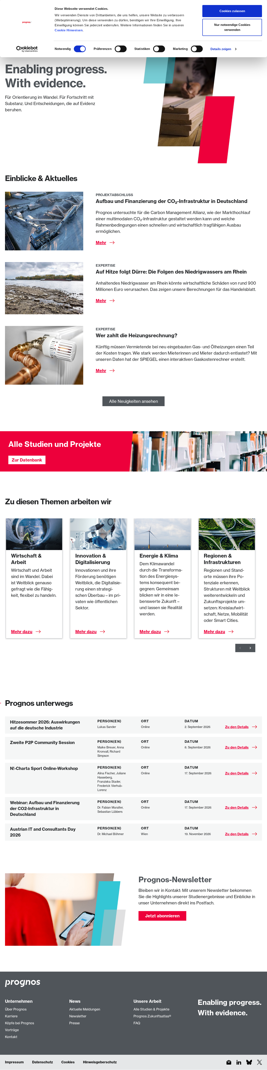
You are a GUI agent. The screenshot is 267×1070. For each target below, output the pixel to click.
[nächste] (250, 648)
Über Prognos (15, 1009)
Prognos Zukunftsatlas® (152, 1016)
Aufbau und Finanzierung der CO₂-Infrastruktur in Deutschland (171, 201)
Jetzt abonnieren (162, 915)
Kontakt (11, 1037)
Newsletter (77, 1016)
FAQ (137, 1023)
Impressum (14, 1062)
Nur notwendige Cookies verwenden (232, 27)
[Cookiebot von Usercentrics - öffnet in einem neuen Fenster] (27, 49)
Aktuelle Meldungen (84, 1009)
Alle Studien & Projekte (151, 1009)
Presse (74, 1023)
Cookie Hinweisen (69, 30)
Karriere (11, 1016)
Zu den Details (237, 727)
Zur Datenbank (27, 460)
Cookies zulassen (232, 11)
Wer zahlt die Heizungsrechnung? (136, 335)
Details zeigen (220, 49)
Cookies (68, 1062)
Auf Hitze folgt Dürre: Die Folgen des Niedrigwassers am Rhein (171, 272)
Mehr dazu (21, 631)
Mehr (101, 242)
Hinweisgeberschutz (100, 1062)
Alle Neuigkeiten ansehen (133, 401)
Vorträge (12, 1030)
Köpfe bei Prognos (19, 1023)
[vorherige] (240, 648)
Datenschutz (42, 1062)
